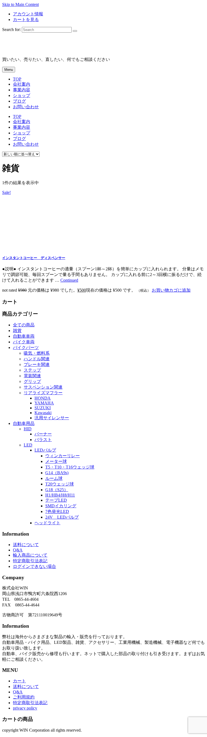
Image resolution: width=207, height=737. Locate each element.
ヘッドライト (47, 523)
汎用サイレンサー (51, 417)
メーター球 (56, 461)
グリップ (32, 381)
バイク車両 (23, 342)
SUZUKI (42, 408)
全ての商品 (23, 325)
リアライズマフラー (43, 392)
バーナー (43, 434)
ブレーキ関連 (37, 364)
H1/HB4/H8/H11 (60, 495)
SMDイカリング (60, 506)
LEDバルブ (45, 450)
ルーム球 (54, 478)
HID (28, 429)
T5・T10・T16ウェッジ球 (69, 467)
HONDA (42, 398)
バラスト (43, 439)
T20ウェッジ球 (59, 484)
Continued (69, 280)
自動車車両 (23, 336)
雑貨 (17, 330)
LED (28, 445)
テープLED (56, 500)
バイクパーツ (26, 347)
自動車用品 (23, 423)
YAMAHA (44, 403)
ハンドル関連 (37, 359)
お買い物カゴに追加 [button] (171, 290)
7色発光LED (57, 511)
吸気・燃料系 (37, 353)
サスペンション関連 (43, 387)
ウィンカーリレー (62, 455)
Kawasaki (42, 412)
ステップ (32, 370)
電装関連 (32, 375)
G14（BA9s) (56, 472)
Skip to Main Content (20, 4)
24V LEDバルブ (62, 517)
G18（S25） (56, 489)
